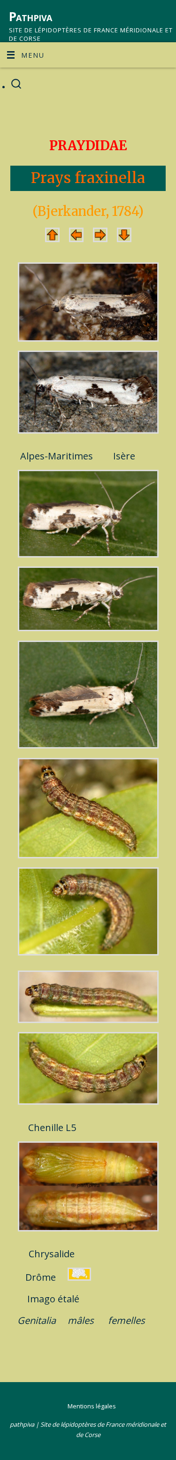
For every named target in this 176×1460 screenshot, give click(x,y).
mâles (81, 1320)
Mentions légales (92, 1406)
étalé (68, 1298)
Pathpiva (30, 16)
